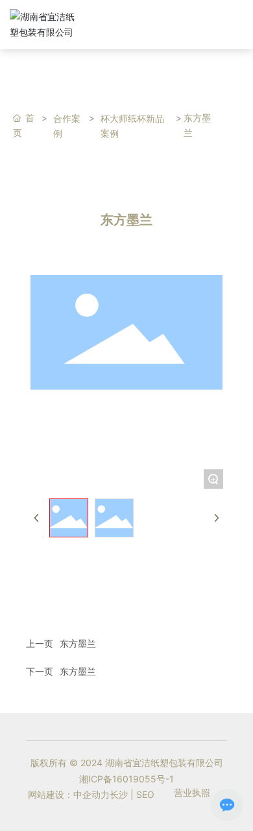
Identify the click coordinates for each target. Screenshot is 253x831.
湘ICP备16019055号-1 (126, 778)
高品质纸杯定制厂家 (135, 18)
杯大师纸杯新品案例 (132, 126)
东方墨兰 (78, 643)
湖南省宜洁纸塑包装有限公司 (135, 29)
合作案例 (66, 126)
